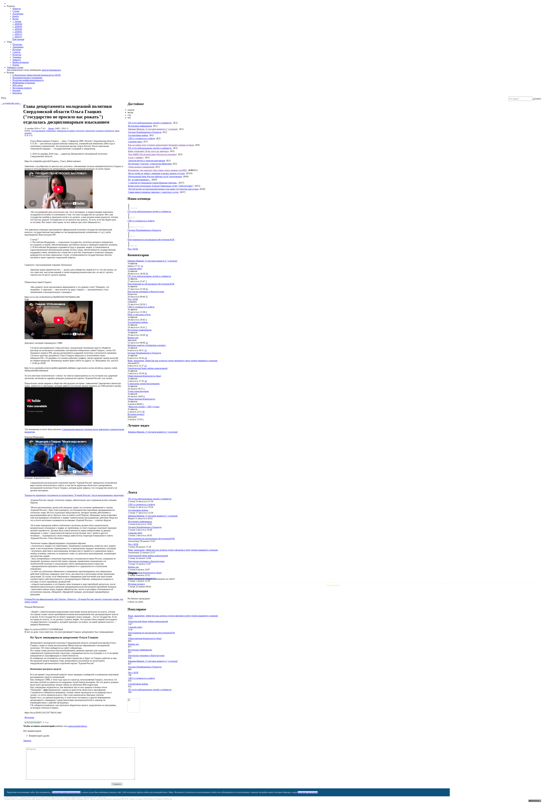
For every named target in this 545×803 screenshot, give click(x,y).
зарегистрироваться (51, 70)
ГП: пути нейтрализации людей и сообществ (150, 123)
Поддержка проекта (22, 88)
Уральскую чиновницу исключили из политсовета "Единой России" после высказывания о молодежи (74, 495)
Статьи (15, 11)
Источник (29, 717)
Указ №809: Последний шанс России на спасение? (152, 154)
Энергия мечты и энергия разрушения (146, 160)
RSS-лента (17, 85)
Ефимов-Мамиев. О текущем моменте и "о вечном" (153, 129)
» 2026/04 (17, 24)
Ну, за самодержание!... (139, 179)
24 (145, 358)
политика (100, 131)
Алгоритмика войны (138, 135)
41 (147, 289)
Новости (16, 8)
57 (147, 296)
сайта (73, 797)
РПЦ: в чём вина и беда (139, 314)
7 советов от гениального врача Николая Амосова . (153, 183)
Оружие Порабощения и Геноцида (145, 132)
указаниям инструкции (308, 792)
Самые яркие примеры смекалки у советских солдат (153, 192)
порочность (109, 131)
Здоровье (16, 57)
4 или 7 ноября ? (136, 157)
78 (147, 273)
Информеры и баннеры (23, 83)
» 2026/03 (17, 26)
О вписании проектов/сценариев (144, 383)
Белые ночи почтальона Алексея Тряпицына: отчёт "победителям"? (161, 186)
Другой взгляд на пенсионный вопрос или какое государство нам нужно (163, 189)
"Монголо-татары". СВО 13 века (143, 406)
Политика (17, 44)
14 (145, 350)
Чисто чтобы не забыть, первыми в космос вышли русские (156, 173)
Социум (16, 52)
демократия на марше (65, 131)
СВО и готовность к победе (141, 138)
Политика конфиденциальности (28, 80)
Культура (16, 54)
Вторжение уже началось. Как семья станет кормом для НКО (157, 170)
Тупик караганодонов (138, 391)
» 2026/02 (17, 29)
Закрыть (27, 740)
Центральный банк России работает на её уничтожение (155, 176)
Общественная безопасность (141, 399)
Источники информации (140, 126)
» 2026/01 (17, 31)
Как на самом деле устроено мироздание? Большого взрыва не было (161, 145)
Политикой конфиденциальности (66, 792)
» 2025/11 (17, 37)
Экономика (17, 47)
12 (142, 266)
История (16, 49)
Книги (15, 16)
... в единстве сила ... (11, 103)
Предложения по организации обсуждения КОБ (151, 239)
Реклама (16, 90)
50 (143, 412)
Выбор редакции (20, 62)
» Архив (16, 21)
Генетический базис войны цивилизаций (147, 368)
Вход (3, 98)
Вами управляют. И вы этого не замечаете (148, 151)
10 (147, 335)
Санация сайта (135, 141)
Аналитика (17, 14)
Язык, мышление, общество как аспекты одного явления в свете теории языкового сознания (172, 360)
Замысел (16, 60)
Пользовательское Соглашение (27, 77)
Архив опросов (332, 585)
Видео (15, 19)
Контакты (17, 93)
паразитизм (90, 131)
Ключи (15, 65)
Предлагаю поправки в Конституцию (146, 291)
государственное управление (43, 131)
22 (145, 365)
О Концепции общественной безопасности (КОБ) (36, 75)
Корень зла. (133, 337)
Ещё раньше (18, 39)
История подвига (136, 414)
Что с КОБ (133, 249)
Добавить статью (15, 67)
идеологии (80, 131)
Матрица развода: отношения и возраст (147, 345)
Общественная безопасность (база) (144, 376)
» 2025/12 (17, 34)
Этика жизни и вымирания (141, 167)
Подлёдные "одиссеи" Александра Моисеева (150, 164)
